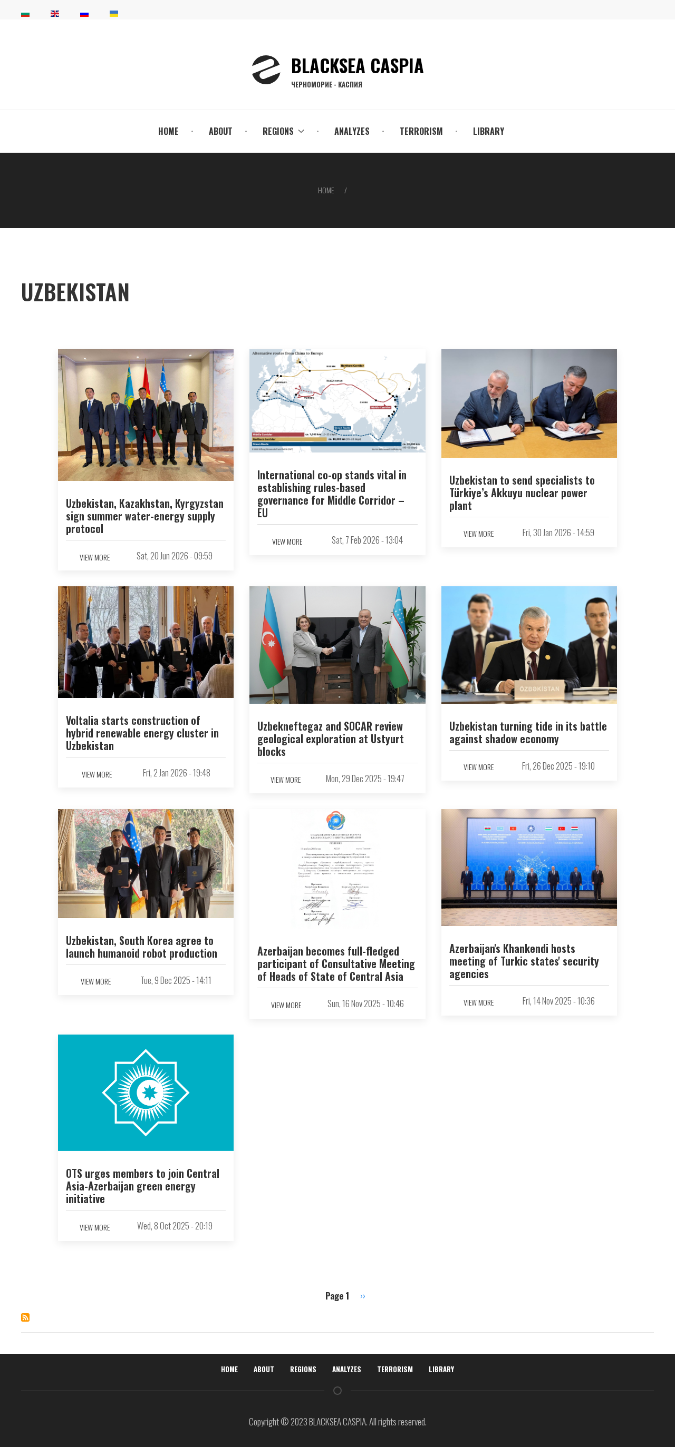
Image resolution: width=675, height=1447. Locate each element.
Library (488, 131)
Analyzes (352, 131)
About (221, 131)
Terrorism (421, 131)
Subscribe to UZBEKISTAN (25, 1317)
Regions (303, 1369)
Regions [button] (278, 131)
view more (95, 557)
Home (168, 131)
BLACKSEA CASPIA (357, 70)
